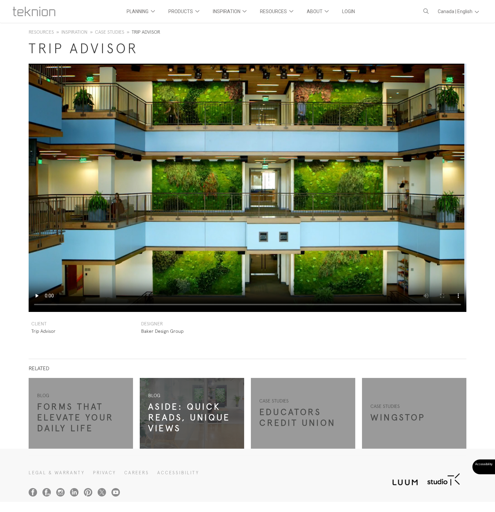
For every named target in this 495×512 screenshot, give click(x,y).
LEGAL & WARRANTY (57, 472)
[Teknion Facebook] (33, 492)
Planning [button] (138, 11)
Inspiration (74, 32)
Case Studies (109, 32)
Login (348, 11)
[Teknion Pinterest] (88, 492)
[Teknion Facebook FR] (46, 492)
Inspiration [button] (227, 11)
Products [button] (181, 11)
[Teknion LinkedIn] (74, 492)
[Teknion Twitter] (102, 492)
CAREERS (136, 472)
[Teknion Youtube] (115, 492)
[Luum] (403, 478)
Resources (41, 32)
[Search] (426, 11)
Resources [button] (274, 11)
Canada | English (455, 11)
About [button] (315, 11)
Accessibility (178, 472)
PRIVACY (104, 472)
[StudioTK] (443, 478)
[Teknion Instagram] (60, 492)
